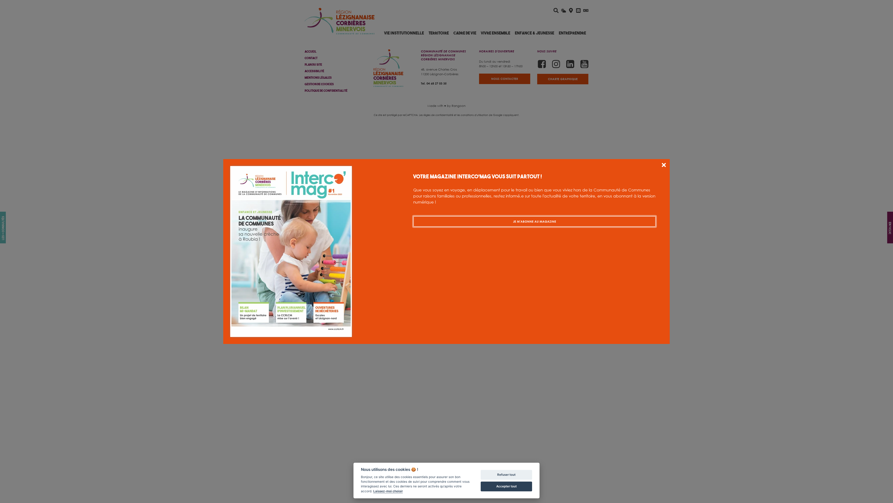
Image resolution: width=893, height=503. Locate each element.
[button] (664, 165)
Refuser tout (506, 474)
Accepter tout (506, 486)
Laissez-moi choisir (388, 491)
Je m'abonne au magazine (534, 221)
